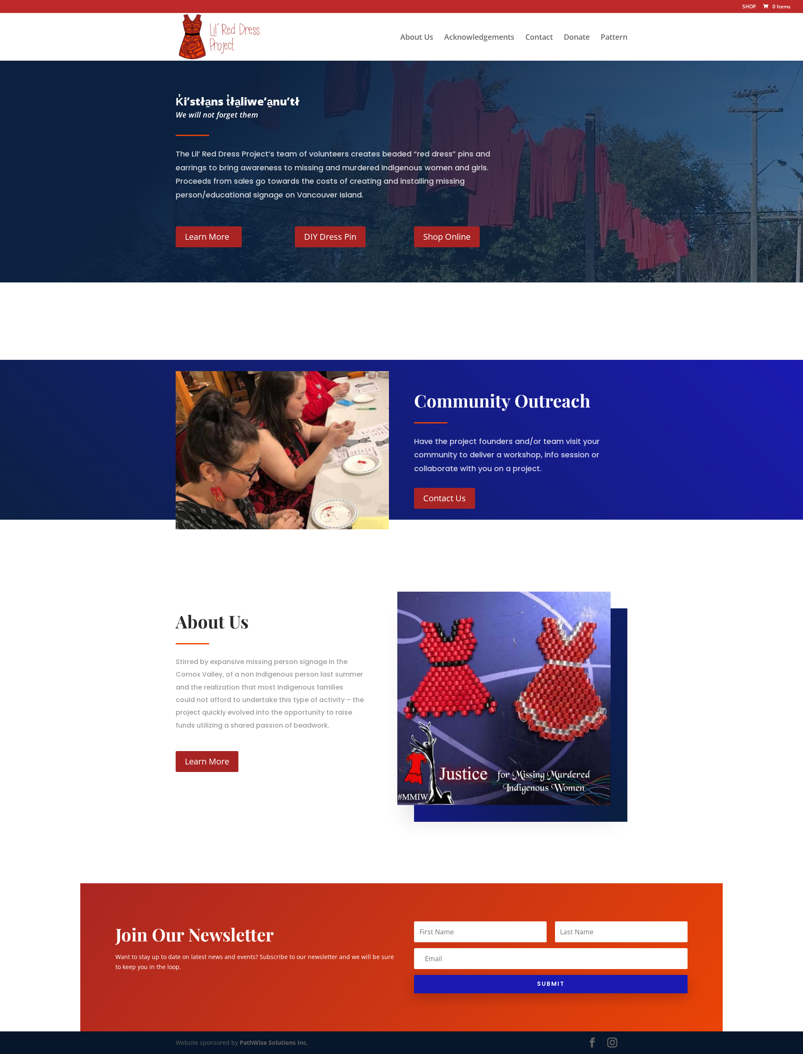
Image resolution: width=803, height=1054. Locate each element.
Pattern (614, 38)
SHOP (749, 7)
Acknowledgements (479, 38)
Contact (539, 38)
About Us (416, 38)
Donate (577, 38)
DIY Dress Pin (330, 236)
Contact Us (444, 498)
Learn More (207, 236)
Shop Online (447, 236)
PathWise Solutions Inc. (274, 1042)
